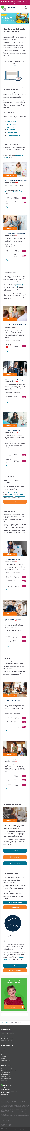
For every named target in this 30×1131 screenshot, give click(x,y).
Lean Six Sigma (11, 129)
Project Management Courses (8, 1033)
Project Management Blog (7, 1068)
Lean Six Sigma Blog (5, 1072)
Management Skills (12, 132)
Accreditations (4, 1054)
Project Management (12, 121)
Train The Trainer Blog (6, 1074)
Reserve (23, 198)
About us (3, 1049)
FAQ (2, 1051)
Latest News (6, 1022)
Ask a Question (16, 857)
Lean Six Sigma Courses (6, 1037)
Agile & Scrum (10, 127)
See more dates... (8, 207)
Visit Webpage (16, 863)
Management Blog (5, 1076)
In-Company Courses (6, 1060)
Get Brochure (16, 851)
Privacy (23, 1129)
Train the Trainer (11, 124)
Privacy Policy (4, 1058)
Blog (2, 1022)
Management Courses (6, 1040)
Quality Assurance (5, 1053)
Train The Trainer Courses (7, 1038)
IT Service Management (13, 135)
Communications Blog (6, 1078)
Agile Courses (4, 1035)
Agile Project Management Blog (8, 1070)
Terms (20, 1129)
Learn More (15, 502)
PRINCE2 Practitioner (18, 192)
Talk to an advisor (10, 1007)
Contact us (3, 1056)
